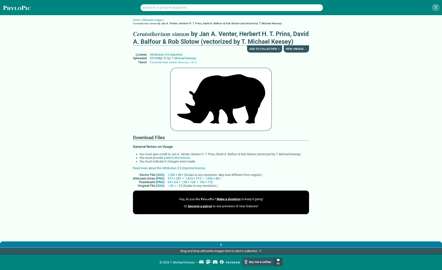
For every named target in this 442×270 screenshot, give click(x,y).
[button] (260, 251)
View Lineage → (296, 48)
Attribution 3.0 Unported (166, 54)
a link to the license (177, 158)
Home (136, 20)
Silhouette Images (152, 20)
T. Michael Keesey (183, 58)
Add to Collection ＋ (264, 48)
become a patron (200, 206)
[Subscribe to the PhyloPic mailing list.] (201, 262)
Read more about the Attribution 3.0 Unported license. (169, 168)
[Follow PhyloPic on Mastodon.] (208, 262)
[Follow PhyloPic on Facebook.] (222, 262)
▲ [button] (221, 244)
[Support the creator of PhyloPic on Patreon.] (233, 262)
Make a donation (229, 199)
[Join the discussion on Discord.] (215, 262)
